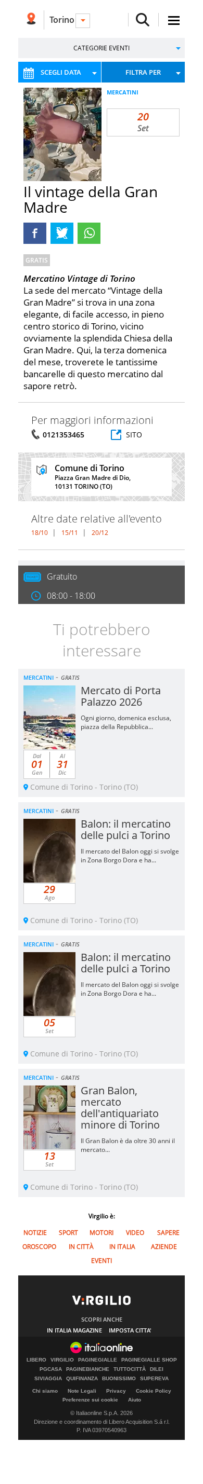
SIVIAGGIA (48, 1378)
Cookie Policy (153, 1391)
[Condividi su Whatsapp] (89, 233)
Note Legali (82, 1391)
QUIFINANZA (82, 1378)
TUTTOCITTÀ (129, 1369)
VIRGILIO (62, 1360)
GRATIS (37, 260)
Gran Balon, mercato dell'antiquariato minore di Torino (120, 1107)
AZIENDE (164, 1246)
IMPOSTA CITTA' (130, 1330)
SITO (134, 434)
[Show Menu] (174, 20)
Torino (61, 19)
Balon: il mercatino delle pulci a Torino (126, 829)
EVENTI (101, 1260)
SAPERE (168, 1232)
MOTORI (101, 1232)
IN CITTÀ (81, 1246)
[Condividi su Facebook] (34, 233)
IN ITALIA (122, 1246)
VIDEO (135, 1232)
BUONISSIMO (119, 1378)
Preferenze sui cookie (90, 1400)
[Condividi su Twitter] (61, 233)
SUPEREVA (154, 1378)
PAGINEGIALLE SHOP (149, 1360)
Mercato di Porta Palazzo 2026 (121, 696)
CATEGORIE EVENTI (101, 48)
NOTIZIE (35, 1232)
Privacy (116, 1391)
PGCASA (51, 1369)
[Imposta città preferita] (31, 20)
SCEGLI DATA (61, 72)
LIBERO (36, 1360)
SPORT (68, 1232)
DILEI (156, 1369)
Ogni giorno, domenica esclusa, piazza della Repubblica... (126, 722)
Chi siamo (45, 1391)
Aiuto (134, 1400)
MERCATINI (122, 92)
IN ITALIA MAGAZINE (74, 1330)
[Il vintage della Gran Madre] (75, 149)
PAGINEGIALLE (97, 1360)
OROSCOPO (39, 1246)
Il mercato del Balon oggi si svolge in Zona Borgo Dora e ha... (130, 855)
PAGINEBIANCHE (87, 1369)
